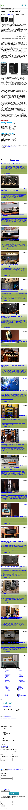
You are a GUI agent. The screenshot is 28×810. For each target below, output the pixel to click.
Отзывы (6, 676)
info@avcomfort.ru (7, 706)
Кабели (20, 672)
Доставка (20, 687)
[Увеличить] (7, 23)
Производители (22, 681)
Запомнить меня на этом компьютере (9, 781)
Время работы (7, 681)
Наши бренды (7, 695)
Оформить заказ (4, 746)
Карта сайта (20, 696)
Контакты (7, 680)
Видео (20, 674)
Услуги (19, 689)
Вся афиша (15, 160)
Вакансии (7, 677)
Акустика (20, 670)
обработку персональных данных (15, 769)
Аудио (20, 671)
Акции (20, 678)
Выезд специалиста (21, 688)
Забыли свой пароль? (5, 789)
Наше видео (7, 696)
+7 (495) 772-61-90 (7, 703)
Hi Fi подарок (7, 689)
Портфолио (7, 675)
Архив (19, 691)
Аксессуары (21, 677)
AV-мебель (21, 675)
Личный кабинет (21, 694)
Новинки (6, 688)
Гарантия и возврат (21, 690)
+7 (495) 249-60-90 (7, 702)
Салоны (6, 671)
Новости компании (8, 691)
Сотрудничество (8, 678)
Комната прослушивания (9, 672)
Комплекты (21, 676)
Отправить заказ (4, 770)
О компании (7, 670)
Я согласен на (12, 769)
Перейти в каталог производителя (8, 146)
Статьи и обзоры (8, 693)
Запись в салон (7, 674)
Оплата (19, 686)
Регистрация (12, 793)
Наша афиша (7, 694)
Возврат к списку (9, 14)
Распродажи (21, 680)
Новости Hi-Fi (7, 690)
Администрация (21, 693)
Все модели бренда (6, 173)
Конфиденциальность (22, 695)
